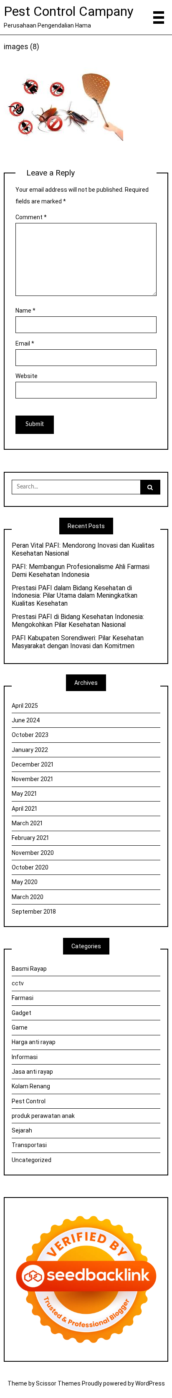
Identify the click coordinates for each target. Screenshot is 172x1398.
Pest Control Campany (69, 11)
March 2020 (27, 897)
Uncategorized (31, 1160)
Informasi (25, 1057)
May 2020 (25, 882)
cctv (18, 983)
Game (20, 1027)
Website (26, 376)
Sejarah (22, 1130)
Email (24, 343)
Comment (31, 217)
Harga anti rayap (34, 1042)
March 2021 (27, 823)
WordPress (150, 1383)
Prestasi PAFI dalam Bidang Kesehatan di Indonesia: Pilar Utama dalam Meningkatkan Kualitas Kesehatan (74, 596)
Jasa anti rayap (32, 1071)
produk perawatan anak (43, 1115)
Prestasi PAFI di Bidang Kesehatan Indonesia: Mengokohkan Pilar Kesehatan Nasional (78, 621)
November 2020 (33, 852)
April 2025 (25, 705)
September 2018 (34, 911)
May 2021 (24, 793)
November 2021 (32, 779)
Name (25, 310)
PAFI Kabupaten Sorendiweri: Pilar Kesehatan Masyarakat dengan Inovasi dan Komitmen (78, 642)
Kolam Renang (31, 1086)
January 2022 (30, 750)
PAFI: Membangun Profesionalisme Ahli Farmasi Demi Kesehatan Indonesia (80, 571)
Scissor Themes (58, 1383)
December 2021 (32, 764)
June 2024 (26, 720)
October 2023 (30, 735)
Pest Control (29, 1101)
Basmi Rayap (29, 968)
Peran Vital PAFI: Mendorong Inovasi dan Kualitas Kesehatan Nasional (83, 549)
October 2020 (30, 867)
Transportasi (29, 1145)
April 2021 (24, 808)
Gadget (21, 1013)
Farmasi (22, 998)
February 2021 (30, 837)
